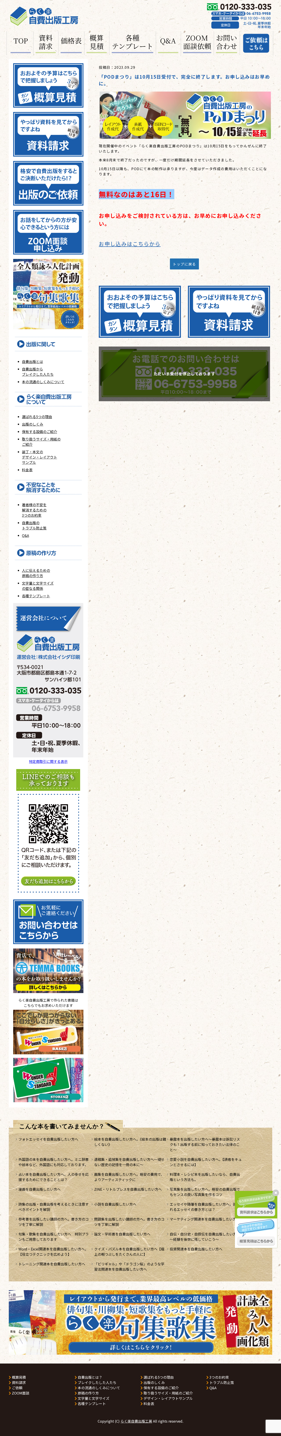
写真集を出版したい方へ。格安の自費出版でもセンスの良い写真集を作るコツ (205, 1192)
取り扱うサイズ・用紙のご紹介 (168, 1393)
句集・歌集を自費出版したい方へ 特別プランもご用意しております (53, 1236)
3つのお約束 (219, 1377)
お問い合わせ (226, 42)
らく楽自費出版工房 (136, 1421)
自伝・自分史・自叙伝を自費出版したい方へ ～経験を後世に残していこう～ (206, 1236)
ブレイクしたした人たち (96, 1382)
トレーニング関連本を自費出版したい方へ (51, 1263)
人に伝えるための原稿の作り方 (36, 573)
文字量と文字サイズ (93, 1398)
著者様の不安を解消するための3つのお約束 (34, 510)
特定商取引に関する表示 (48, 761)
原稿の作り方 (88, 1393)
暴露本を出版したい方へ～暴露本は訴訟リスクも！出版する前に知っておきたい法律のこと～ (205, 1144)
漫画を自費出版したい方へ (39, 1189)
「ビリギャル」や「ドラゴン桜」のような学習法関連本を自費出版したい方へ (129, 1266)
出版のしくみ (32, 424)
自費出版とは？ (89, 1377)
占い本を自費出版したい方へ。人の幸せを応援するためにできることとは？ (53, 1177)
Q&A (168, 40)
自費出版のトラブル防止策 (34, 525)
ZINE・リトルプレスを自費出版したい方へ (128, 1189)
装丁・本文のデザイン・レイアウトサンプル (39, 457)
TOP (21, 40)
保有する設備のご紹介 (39, 431)
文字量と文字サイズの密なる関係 (38, 585)
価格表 (71, 40)
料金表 (27, 469)
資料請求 (46, 42)
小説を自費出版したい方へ (115, 1204)
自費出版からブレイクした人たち (38, 371)
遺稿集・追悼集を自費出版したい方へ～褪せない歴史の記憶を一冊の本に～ (129, 1162)
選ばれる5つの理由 (37, 416)
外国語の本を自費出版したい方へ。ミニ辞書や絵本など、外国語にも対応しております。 (53, 1162)
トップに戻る (184, 264)
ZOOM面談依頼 (197, 42)
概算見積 (97, 42)
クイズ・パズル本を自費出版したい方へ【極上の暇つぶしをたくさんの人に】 (129, 1251)
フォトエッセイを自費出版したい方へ (48, 1139)
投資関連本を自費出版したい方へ (196, 1249)
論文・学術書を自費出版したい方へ (122, 1234)
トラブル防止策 (221, 1382)
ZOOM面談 (20, 1393)
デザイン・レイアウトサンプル (168, 1398)
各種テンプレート (132, 42)
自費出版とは (32, 361)
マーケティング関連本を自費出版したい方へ (205, 1219)
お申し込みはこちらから (130, 243)
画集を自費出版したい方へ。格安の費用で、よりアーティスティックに (129, 1177)
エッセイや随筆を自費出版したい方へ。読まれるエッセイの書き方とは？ (205, 1206)
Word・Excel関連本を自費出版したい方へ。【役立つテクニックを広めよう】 (53, 1251)
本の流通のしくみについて (43, 381)
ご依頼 (16, 1387)
